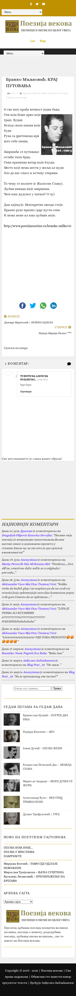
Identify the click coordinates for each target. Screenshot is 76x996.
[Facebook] (22, 305)
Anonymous (28, 560)
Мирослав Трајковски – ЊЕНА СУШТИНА (34, 872)
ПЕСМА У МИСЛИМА (19, 852)
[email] (43, 4)
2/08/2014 (42, 379)
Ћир (43, 41)
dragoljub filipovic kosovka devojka (27, 535)
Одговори (25, 391)
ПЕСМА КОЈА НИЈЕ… (18, 847)
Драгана (26, 531)
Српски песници (16, 97)
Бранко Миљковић (35, 93)
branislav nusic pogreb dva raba (24, 653)
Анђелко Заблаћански (39, 660)
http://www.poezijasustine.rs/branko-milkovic (38, 226)
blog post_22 (35, 665)
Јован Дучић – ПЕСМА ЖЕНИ (42, 748)
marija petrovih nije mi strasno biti (26, 564)
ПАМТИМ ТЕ (13, 856)
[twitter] (37, 4)
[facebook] (31, 4)
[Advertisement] (38, 264)
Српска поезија (57, 93)
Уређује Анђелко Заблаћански (52, 983)
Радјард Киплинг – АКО (38, 731)
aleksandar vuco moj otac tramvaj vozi (29, 584)
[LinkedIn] (53, 305)
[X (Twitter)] (33, 305)
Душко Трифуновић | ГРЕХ (41, 814)
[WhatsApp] (43, 305)
